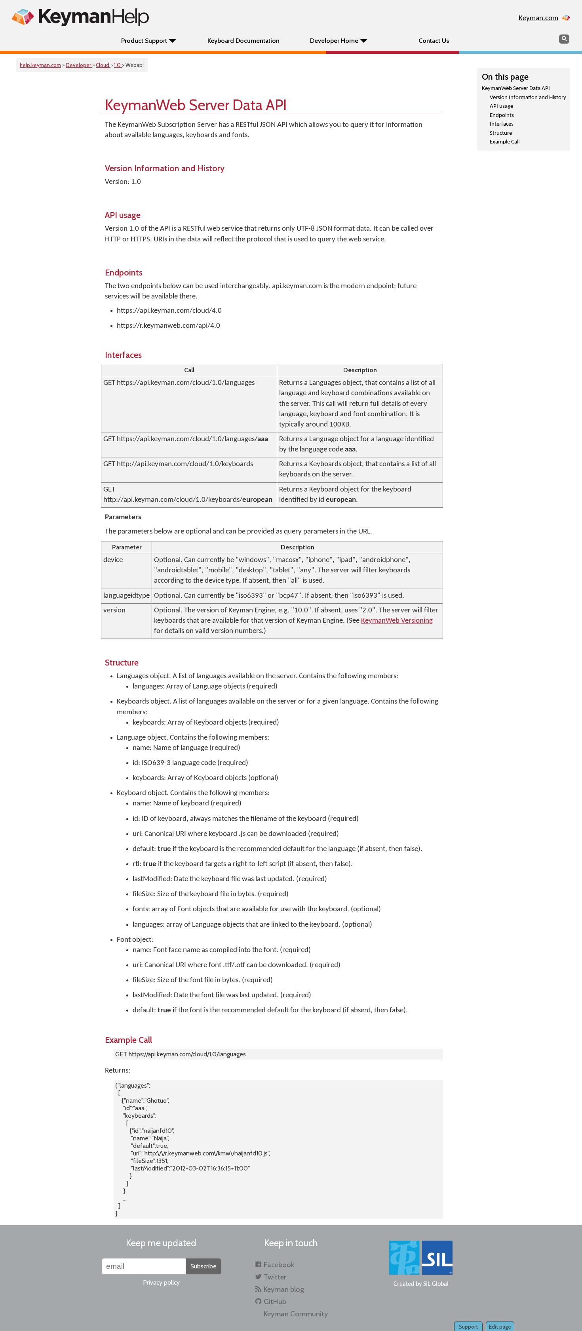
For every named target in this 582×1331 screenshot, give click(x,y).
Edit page (500, 1326)
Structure (501, 133)
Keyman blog (284, 1289)
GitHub (275, 1301)
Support (468, 1326)
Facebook (279, 1264)
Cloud (103, 65)
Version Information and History (528, 98)
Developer (79, 65)
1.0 (118, 65)
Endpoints (502, 116)
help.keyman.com (40, 65)
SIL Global (436, 1284)
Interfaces (502, 124)
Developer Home (334, 40)
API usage (501, 106)
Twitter (275, 1276)
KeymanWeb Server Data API (516, 89)
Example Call (504, 142)
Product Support (144, 40)
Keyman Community (296, 1313)
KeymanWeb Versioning (397, 621)
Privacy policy (161, 1282)
